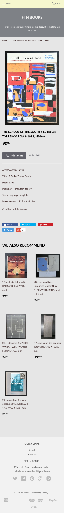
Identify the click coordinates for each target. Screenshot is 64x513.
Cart (59, 3)
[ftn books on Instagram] (48, 479)
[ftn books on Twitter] (15, 479)
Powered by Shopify (40, 493)
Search (32, 450)
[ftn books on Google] (40, 479)
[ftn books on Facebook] (23, 479)
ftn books (32, 17)
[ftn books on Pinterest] (32, 479)
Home (4, 41)
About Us (32, 455)
